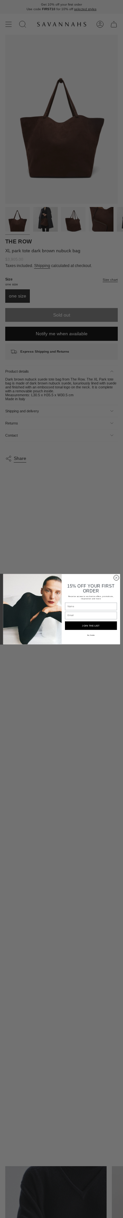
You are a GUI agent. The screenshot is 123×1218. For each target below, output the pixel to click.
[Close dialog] (116, 577)
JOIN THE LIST (91, 625)
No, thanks (90, 635)
